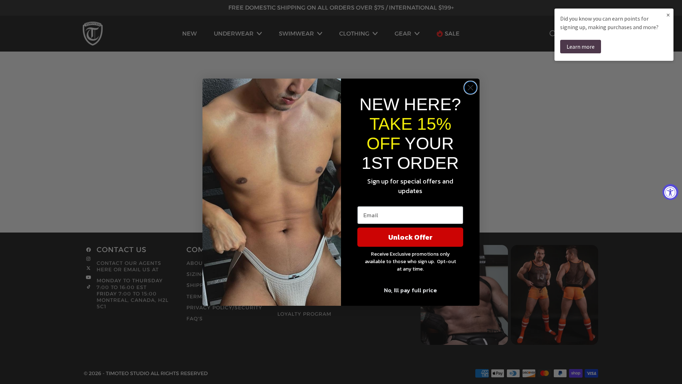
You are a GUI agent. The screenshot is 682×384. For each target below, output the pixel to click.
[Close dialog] (470, 87)
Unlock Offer (410, 237)
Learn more (581, 46)
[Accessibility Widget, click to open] (670, 192)
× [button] (668, 14)
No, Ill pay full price (410, 290)
